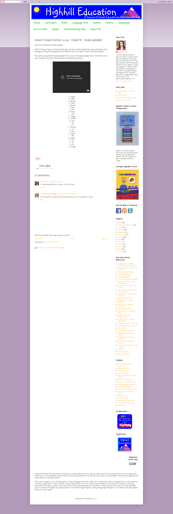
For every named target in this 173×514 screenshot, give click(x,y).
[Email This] (40, 166)
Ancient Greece (44, 169)
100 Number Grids (123, 371)
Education (121, 230)
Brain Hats (121, 405)
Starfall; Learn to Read (125, 298)
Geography (124, 23)
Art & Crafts (40, 29)
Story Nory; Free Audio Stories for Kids (127, 287)
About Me (95, 29)
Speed (119, 249)
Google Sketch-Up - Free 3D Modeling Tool (126, 320)
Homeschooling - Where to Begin (126, 92)
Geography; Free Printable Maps (128, 323)
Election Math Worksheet (126, 403)
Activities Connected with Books (128, 279)
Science (97, 23)
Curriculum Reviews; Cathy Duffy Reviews (126, 282)
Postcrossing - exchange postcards (125, 305)
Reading (120, 244)
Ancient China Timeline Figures (128, 389)
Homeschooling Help (74, 29)
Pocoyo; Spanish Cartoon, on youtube (126, 338)
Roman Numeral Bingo (125, 380)
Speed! (55, 29)
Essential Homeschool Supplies (127, 98)
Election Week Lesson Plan (126, 400)
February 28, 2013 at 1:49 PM (66, 194)
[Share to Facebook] (47, 166)
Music (119, 242)
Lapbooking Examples (124, 274)
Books (119, 223)
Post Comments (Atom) (51, 242)
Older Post (105, 239)
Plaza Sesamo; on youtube (126, 331)
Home (37, 23)
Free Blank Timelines (124, 387)
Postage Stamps (123, 398)
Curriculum (50, 23)
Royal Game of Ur (123, 396)
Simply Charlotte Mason (125, 272)
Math (64, 23)
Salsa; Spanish (122, 328)
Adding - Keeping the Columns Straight (127, 376)
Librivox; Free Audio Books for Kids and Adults (127, 291)
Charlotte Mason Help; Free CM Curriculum (127, 269)
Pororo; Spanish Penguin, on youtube (126, 334)
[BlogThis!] (43, 166)
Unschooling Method (124, 277)
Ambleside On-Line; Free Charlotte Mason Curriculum (127, 265)
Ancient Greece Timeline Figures (125, 392)
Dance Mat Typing (123, 354)
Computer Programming (125, 225)
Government (122, 235)
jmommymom (123, 52)
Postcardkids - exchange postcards (125, 301)
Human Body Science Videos (126, 326)
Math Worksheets (123, 352)
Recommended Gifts (124, 100)
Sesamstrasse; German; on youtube (126, 342)
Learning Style (122, 95)
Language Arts (80, 23)
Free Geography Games (125, 309)
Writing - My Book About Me (127, 382)
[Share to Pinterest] (49, 166)
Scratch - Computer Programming (124, 316)
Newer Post (39, 239)
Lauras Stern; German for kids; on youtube (128, 346)
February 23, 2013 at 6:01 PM (53, 182)
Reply (42, 187)
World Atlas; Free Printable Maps (126, 312)
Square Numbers (123, 373)
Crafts (120, 228)
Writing (120, 252)
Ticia (41, 182)
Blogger (95, 499)
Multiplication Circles (124, 368)
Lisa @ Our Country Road (48, 194)
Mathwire (121, 349)
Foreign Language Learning (126, 384)
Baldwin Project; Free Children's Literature (128, 295)
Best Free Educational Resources (124, 365)
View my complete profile (124, 81)
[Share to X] (45, 166)
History (109, 23)
